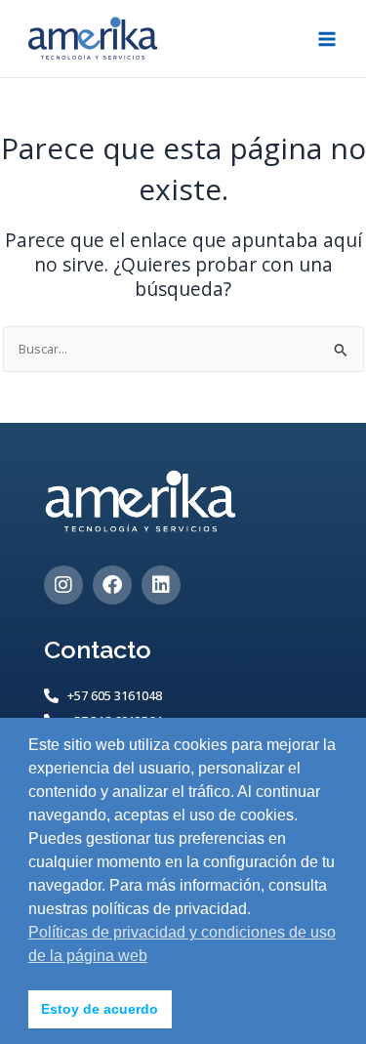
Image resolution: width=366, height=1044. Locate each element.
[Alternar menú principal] (327, 39)
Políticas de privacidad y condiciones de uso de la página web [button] (182, 944)
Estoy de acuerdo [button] (99, 1009)
